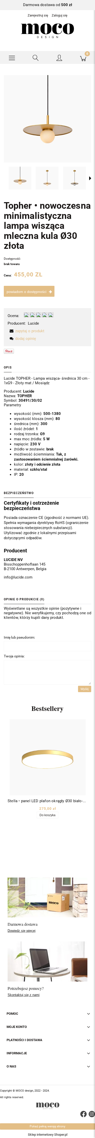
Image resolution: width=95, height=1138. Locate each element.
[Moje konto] (59, 58)
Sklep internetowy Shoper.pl (47, 1134)
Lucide (33, 323)
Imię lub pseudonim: (19, 637)
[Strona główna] (47, 31)
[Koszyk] (83, 57)
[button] (12, 57)
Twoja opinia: (14, 656)
